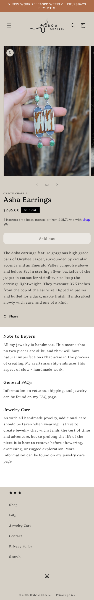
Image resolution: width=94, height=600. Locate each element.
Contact (15, 535)
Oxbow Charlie (40, 595)
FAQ (43, 396)
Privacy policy (65, 595)
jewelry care (74, 454)
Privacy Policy (20, 546)
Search (15, 556)
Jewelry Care (20, 525)
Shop (13, 504)
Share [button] (13, 316)
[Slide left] (37, 184)
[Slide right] (57, 184)
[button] (9, 25)
